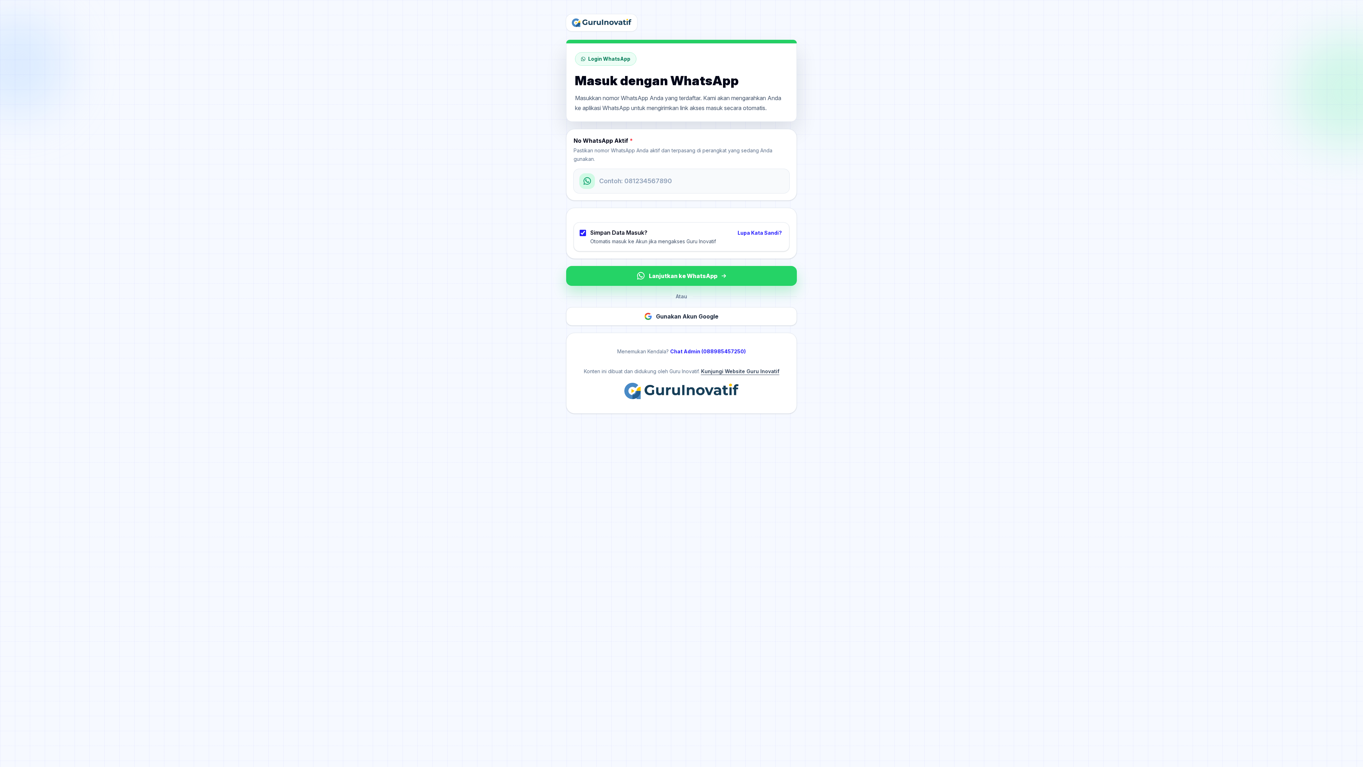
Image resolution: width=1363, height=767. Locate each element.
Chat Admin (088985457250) (708, 351)
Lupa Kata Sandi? (760, 233)
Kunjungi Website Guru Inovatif (740, 371)
